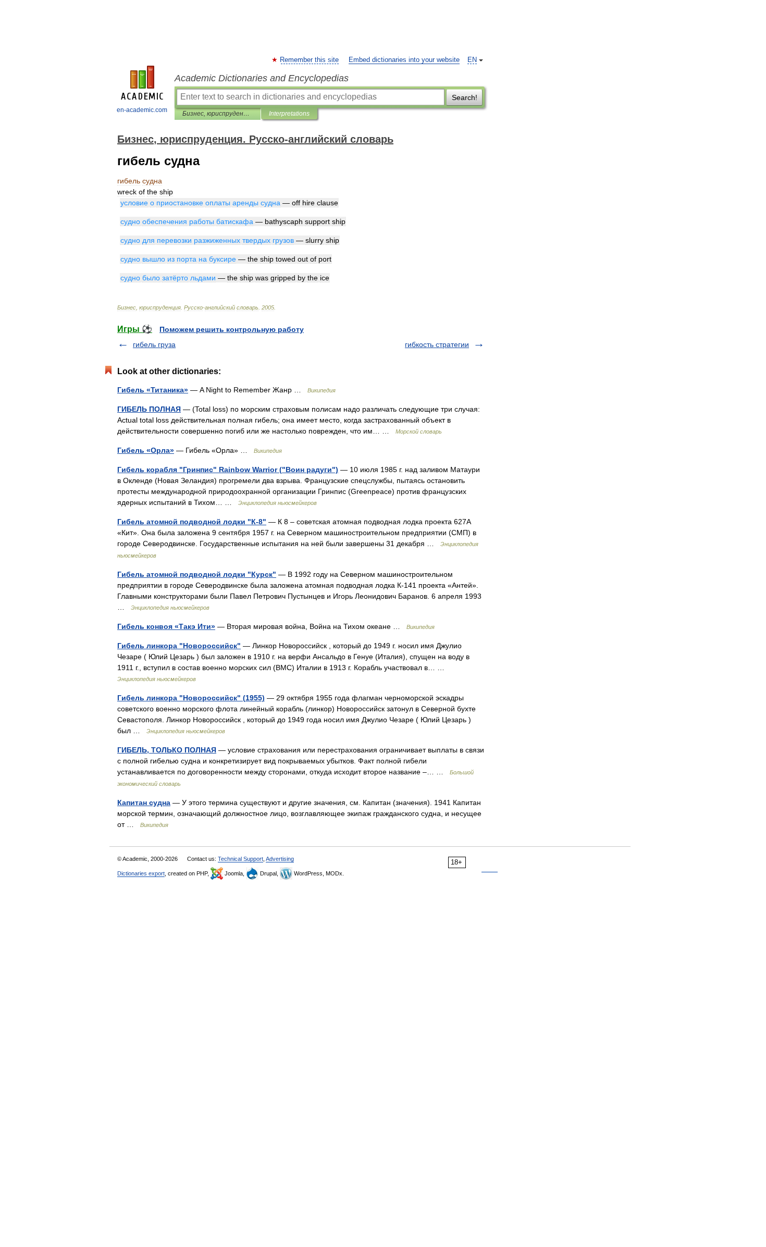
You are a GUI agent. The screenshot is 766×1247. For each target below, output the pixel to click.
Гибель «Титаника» (152, 390)
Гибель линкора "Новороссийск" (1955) (191, 698)
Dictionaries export (141, 873)
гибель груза (154, 344)
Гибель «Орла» (145, 450)
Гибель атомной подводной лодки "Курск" (196, 574)
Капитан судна (143, 802)
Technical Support (240, 859)
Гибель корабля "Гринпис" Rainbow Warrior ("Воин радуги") (227, 469)
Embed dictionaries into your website (404, 60)
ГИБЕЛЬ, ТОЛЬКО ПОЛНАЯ (166, 750)
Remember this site (310, 60)
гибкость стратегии (437, 344)
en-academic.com (142, 110)
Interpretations (289, 113)
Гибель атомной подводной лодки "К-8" (191, 521)
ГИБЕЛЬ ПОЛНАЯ (149, 409)
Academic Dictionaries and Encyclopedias (262, 78)
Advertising (280, 859)
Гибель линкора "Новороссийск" (179, 645)
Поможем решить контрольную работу (231, 329)
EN (472, 60)
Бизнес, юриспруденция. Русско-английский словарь (217, 113)
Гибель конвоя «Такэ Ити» (166, 626)
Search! (464, 97)
